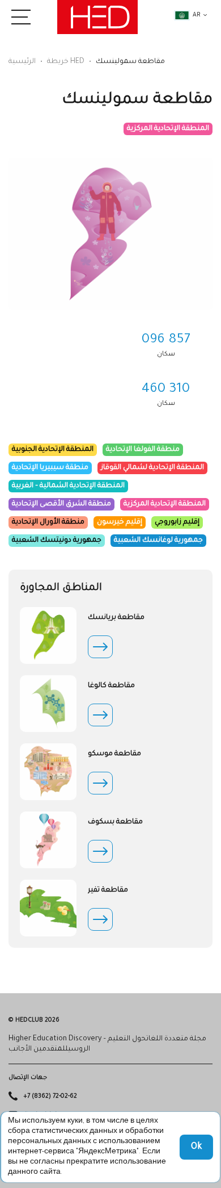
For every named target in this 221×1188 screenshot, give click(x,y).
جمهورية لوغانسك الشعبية (158, 541)
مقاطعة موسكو (114, 754)
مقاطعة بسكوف (115, 822)
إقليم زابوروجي (177, 522)
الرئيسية (22, 62)
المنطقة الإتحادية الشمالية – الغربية (68, 486)
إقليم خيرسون (119, 522)
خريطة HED (65, 62)
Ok (196, 1147)
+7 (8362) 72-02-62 (50, 1096)
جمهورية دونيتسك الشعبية (56, 541)
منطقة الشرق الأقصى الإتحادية (61, 504)
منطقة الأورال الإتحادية (48, 522)
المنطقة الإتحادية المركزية (168, 129)
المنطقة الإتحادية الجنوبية (53, 450)
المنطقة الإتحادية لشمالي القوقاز (152, 468)
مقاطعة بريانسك (116, 618)
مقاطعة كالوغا (111, 686)
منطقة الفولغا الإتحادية (143, 450)
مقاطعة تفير (108, 890)
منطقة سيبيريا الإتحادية (50, 468)
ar (197, 15)
